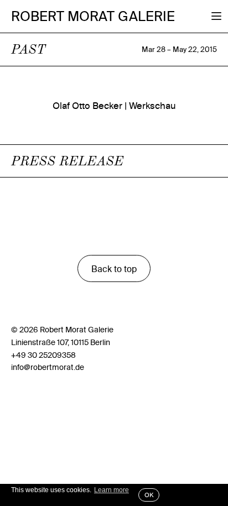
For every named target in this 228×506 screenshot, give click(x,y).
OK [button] (148, 495)
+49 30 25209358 (43, 355)
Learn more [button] (111, 490)
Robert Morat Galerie (93, 16)
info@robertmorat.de (47, 367)
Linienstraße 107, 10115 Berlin (60, 342)
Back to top (114, 268)
